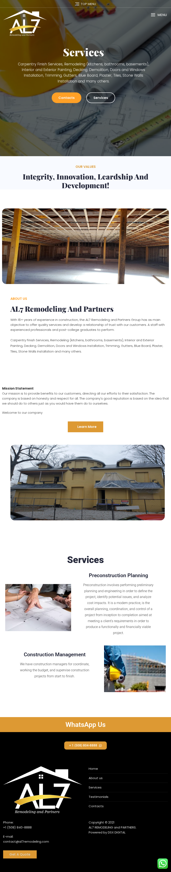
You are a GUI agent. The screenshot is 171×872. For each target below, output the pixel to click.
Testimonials (98, 797)
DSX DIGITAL (117, 832)
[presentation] (7, 79)
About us (96, 778)
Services (100, 97)
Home (93, 768)
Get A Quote (19, 854)
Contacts (66, 97)
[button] (159, 15)
